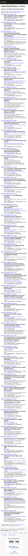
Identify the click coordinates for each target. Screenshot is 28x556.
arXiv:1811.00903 (6, 272)
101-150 (15, 11)
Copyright (21, 532)
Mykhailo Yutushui (14, 152)
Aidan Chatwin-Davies (12, 501)
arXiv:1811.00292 (6, 139)
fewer (16, 12)
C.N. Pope (20, 491)
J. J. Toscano (10, 125)
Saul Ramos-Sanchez (8, 239)
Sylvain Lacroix (7, 172)
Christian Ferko (14, 439)
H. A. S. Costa (13, 229)
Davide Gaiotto (7, 246)
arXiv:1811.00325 (6, 148)
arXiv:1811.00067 (5, 87)
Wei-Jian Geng (7, 491)
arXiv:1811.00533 (6, 204)
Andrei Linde (13, 316)
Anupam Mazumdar (8, 266)
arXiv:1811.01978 (6, 479)
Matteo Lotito (14, 18)
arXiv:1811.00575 (6, 225)
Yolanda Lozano (7, 71)
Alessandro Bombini (16, 91)
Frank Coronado (7, 181)
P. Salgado (10, 413)
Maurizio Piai (13, 298)
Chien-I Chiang (7, 516)
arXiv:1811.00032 (5, 46)
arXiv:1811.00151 (6, 120)
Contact (9, 532)
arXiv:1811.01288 (6, 356)
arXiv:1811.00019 (5, 22)
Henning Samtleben (14, 63)
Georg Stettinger (15, 266)
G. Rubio (5, 413)
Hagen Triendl (19, 80)
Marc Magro (13, 172)
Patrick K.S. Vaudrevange (18, 239)
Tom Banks (6, 113)
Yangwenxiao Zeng (13, 360)
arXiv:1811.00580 (6, 235)
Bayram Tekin (11, 159)
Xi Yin (15, 52)
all (20, 12)
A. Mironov (6, 349)
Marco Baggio (7, 208)
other (15, 14)
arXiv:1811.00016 (5, 14)
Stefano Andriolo (7, 80)
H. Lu (17, 491)
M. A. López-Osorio (8, 124)
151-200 (18, 11)
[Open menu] (25, 2)
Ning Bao (6, 26)
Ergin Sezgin (21, 63)
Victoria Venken (11, 82)
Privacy (25, 532)
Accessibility (4, 534)
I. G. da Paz (19, 229)
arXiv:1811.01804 (6, 418)
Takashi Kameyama (20, 171)
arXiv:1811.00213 (6, 130)
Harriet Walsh (17, 209)
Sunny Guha (13, 132)
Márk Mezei (10, 26)
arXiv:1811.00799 (6, 251)
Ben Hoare (13, 171)
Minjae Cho (6, 52)
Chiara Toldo (20, 143)
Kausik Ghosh (7, 188)
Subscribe (15, 532)
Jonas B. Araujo (11, 230)
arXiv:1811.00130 (6, 109)
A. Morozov (11, 349)
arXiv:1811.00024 (5, 31)
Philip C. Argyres (7, 18)
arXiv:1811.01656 (6, 386)
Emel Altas (6, 159)
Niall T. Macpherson (15, 71)
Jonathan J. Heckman (8, 469)
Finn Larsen (6, 360)
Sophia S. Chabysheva (8, 403)
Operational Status (12, 534)
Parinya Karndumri (12, 379)
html (12, 14)
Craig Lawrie (16, 469)
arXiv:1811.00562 (6, 215)
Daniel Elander (7, 298)
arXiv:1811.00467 (6, 177)
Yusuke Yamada (19, 316)
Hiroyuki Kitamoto (7, 430)
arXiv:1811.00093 (5, 97)
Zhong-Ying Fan (7, 370)
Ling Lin (20, 469)
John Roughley (19, 298)
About (2, 532)
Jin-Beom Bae (7, 289)
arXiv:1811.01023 (6, 312)
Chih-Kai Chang (7, 439)
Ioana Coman (6, 483)
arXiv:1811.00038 (5, 58)
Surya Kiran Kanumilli (21, 132)
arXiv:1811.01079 (6, 323)
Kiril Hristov (6, 143)
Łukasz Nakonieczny (8, 391)
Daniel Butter (6, 63)
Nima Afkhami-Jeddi (8, 458)
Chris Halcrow (17, 217)
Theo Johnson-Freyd (14, 246)
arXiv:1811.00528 (6, 193)
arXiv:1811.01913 (6, 445)
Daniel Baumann (16, 37)
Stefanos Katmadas (13, 143)
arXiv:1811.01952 (6, 454)
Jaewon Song (18, 289)
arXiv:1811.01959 (6, 467)
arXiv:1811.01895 (6, 436)
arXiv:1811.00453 (6, 167)
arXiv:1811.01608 (6, 374)
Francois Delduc (7, 171)
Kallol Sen (6, 133)
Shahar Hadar (7, 307)
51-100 (12, 11)
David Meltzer (7, 449)
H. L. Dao (6, 379)
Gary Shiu (13, 80)
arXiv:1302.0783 (13, 281)
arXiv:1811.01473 (6, 365)
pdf (10, 14)
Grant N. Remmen (21, 501)
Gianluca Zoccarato (19, 82)
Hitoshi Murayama (22, 516)
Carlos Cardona (7, 132)
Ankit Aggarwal (7, 101)
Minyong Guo (14, 370)
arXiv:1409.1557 (11, 280)
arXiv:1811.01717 (6, 409)
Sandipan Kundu (16, 458)
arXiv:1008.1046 (7, 281)
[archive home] (3, 2)
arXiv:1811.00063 (5, 76)
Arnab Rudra (11, 422)
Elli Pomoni (12, 483)
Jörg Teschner (18, 483)
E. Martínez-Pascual (16, 124)
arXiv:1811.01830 (6, 426)
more (18, 12)
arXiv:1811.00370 (6, 155)
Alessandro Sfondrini (14, 208)
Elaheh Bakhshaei (7, 91)
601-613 (22, 11)
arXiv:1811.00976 (6, 285)
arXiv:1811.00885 (6, 262)
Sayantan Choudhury (8, 327)
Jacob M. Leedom (14, 516)
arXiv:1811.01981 (6, 487)
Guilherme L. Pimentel (8, 38)
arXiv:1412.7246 (19, 281)
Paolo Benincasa (16, 341)
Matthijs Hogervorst (8, 198)
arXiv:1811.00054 (5, 67)
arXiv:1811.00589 (6, 243)
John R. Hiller (16, 403)
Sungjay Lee (12, 289)
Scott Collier (11, 52)
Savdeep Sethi (21, 439)
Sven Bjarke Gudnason (8, 217)
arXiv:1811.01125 (6, 335)
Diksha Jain (6, 422)
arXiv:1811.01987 (6, 510)
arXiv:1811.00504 (6, 185)
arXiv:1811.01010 (6, 293)
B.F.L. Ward (6, 278)
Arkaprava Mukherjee (17, 327)
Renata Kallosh (7, 316)
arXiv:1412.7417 (17, 280)
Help (6, 532)
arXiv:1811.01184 (6, 346)
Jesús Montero (23, 71)
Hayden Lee (22, 37)
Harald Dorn (6, 256)
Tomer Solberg (7, 152)
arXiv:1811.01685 (6, 398)
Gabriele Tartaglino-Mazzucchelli (13, 209)
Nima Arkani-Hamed (8, 37)
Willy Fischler (11, 113)
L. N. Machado (7, 229)
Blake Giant (12, 491)
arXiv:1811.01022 (6, 303)
